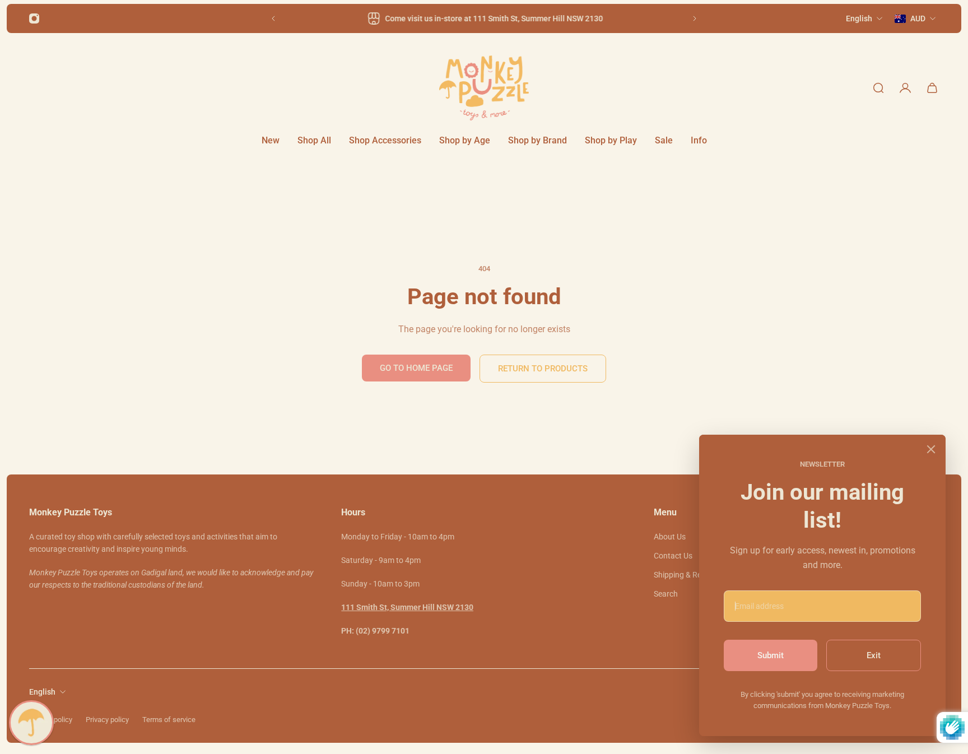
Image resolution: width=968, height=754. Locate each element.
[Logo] (484, 87)
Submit (770, 655)
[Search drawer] (878, 88)
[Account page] (905, 88)
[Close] (931, 449)
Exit (874, 655)
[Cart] (932, 88)
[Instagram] (34, 18)
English (42, 691)
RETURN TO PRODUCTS (543, 369)
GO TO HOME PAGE (416, 368)
